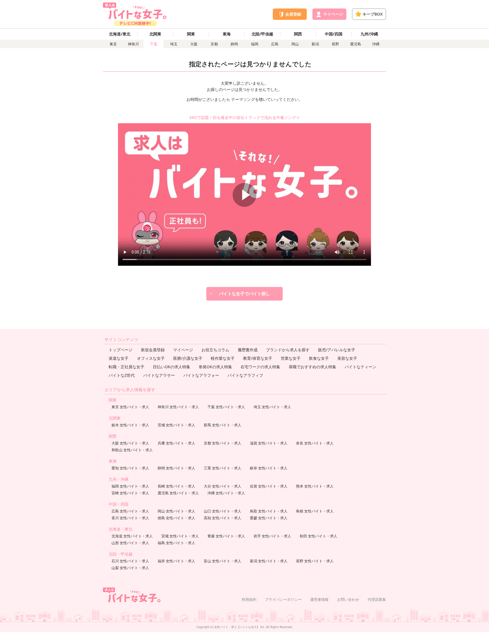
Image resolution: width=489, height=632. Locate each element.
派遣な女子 (118, 358)
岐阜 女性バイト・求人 (269, 468)
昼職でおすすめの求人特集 (312, 366)
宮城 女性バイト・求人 (180, 536)
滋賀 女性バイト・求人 (269, 443)
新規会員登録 (153, 349)
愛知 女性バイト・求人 (130, 468)
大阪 (194, 43)
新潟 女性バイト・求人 (269, 560)
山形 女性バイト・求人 (130, 542)
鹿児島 (355, 43)
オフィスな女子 (151, 358)
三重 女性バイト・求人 (222, 468)
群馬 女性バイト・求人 (222, 424)
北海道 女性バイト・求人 (132, 536)
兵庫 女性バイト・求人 (176, 443)
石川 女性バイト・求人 (130, 560)
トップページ (120, 349)
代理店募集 (377, 599)
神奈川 (133, 43)
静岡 (234, 43)
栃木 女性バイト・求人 (130, 424)
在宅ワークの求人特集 (260, 366)
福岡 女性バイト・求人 (130, 486)
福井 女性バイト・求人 (176, 560)
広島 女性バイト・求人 (130, 511)
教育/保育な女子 (257, 358)
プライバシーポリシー (283, 599)
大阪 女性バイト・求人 (130, 443)
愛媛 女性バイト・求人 (269, 517)
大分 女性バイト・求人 (222, 486)
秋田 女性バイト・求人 (318, 536)
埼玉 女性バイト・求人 (272, 406)
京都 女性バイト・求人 (222, 443)
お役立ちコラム (215, 349)
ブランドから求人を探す (288, 349)
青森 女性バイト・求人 (226, 536)
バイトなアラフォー (201, 375)
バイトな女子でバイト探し (244, 293)
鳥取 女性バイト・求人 (269, 511)
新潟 (315, 43)
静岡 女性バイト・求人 (176, 468)
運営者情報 (319, 599)
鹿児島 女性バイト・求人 (178, 492)
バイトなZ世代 (122, 375)
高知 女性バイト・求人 (222, 517)
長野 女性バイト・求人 (315, 560)
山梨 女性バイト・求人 (130, 567)
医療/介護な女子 (187, 358)
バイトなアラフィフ (245, 375)
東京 (113, 43)
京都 (214, 43)
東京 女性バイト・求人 (130, 406)
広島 (274, 43)
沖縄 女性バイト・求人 (226, 492)
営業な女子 (291, 358)
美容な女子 (347, 358)
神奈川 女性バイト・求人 (178, 406)
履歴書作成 (248, 349)
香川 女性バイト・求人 (130, 517)
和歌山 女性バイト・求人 (132, 449)
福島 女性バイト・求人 (176, 542)
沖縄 (375, 43)
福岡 (254, 43)
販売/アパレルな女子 (336, 349)
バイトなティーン (360, 366)
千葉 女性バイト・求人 (226, 406)
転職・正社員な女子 (126, 366)
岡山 (295, 43)
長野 (335, 43)
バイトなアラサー (159, 375)
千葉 (153, 43)
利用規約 (249, 599)
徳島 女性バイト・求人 (176, 517)
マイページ (183, 349)
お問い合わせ (348, 599)
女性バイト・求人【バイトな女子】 (236, 627)
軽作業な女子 (223, 358)
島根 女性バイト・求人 (315, 511)
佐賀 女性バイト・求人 (269, 486)
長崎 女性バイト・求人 (176, 486)
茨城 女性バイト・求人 (176, 424)
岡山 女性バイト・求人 (176, 511)
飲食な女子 (319, 358)
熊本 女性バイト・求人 (315, 486)
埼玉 (173, 43)
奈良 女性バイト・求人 (315, 443)
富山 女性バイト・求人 (222, 560)
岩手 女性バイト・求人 (272, 536)
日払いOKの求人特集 (171, 366)
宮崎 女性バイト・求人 (130, 492)
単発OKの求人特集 (215, 366)
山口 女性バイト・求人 (222, 511)
